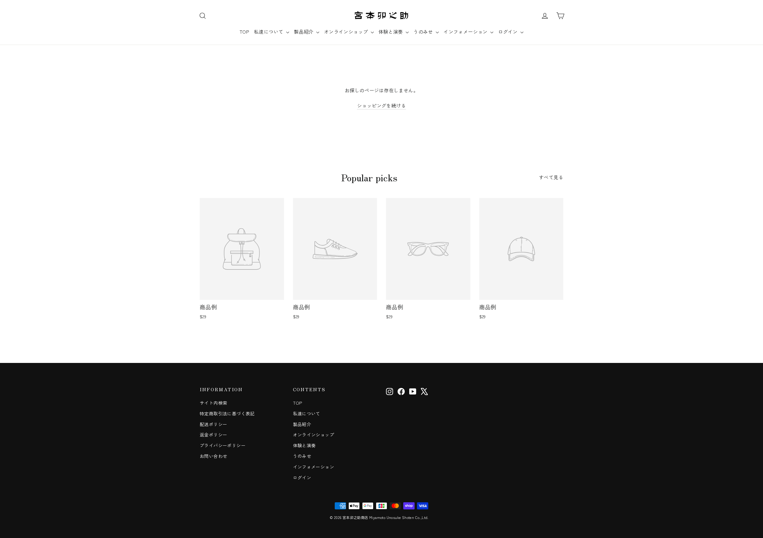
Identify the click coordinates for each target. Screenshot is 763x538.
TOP (244, 31)
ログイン (508, 31)
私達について (269, 31)
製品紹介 (304, 31)
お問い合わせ (213, 456)
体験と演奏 (391, 31)
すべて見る (551, 177)
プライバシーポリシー (223, 445)
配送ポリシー (213, 424)
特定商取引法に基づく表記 (227, 413)
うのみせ (423, 31)
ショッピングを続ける (381, 105)
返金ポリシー (213, 434)
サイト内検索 (213, 403)
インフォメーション (466, 31)
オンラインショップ (346, 31)
